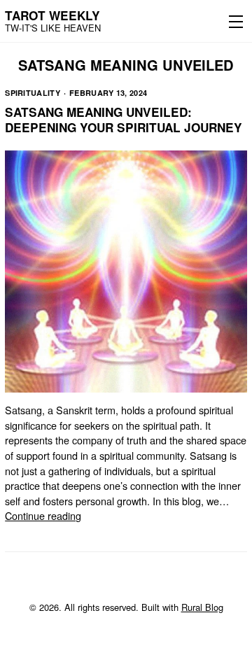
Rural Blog (202, 607)
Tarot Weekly (52, 15)
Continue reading (43, 515)
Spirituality (32, 92)
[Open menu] (233, 21)
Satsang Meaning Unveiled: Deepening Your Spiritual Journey (123, 120)
